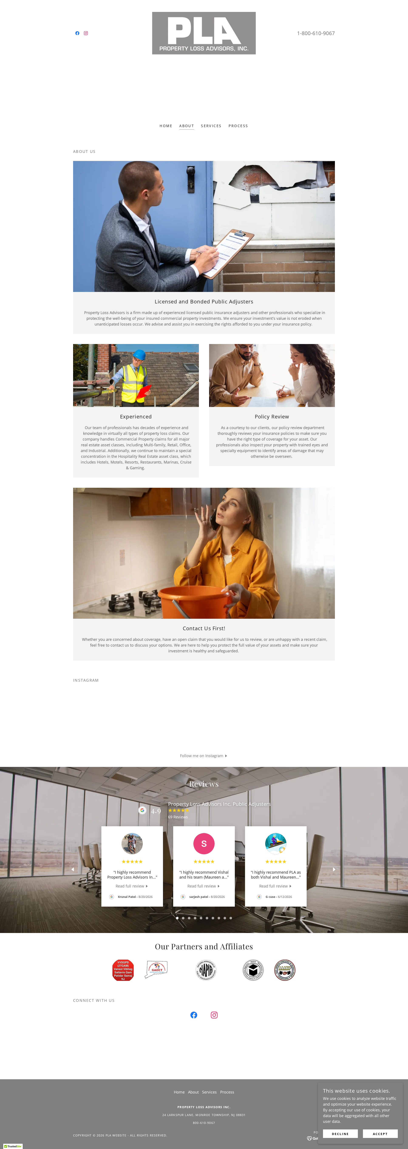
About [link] (186, 126)
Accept (380, 1134)
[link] (77, 33)
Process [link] (238, 126)
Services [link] (211, 126)
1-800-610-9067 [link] (316, 33)
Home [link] (166, 126)
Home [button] (179, 1092)
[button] (204, 755)
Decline (340, 1134)
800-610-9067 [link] (204, 1123)
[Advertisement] (204, 86)
